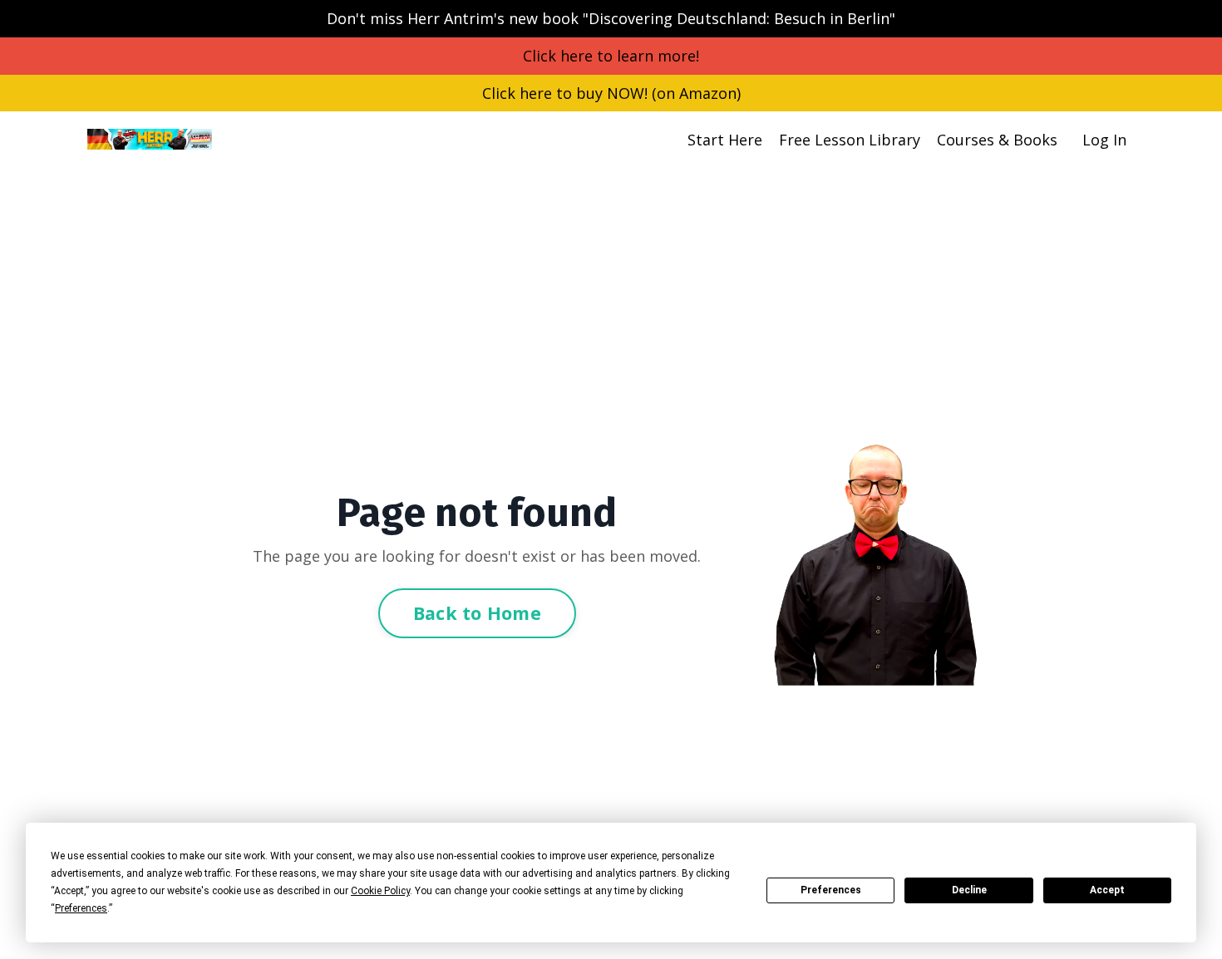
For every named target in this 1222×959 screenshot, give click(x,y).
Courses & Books (997, 140)
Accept (1107, 890)
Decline (969, 890)
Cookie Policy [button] (380, 891)
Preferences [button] (81, 908)
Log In (1104, 140)
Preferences (831, 890)
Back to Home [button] (477, 613)
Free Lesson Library (849, 140)
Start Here (724, 140)
